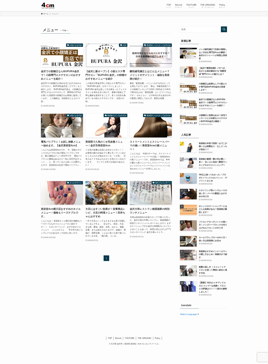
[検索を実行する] (224, 29)
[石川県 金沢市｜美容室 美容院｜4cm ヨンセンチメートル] (48, 5)
